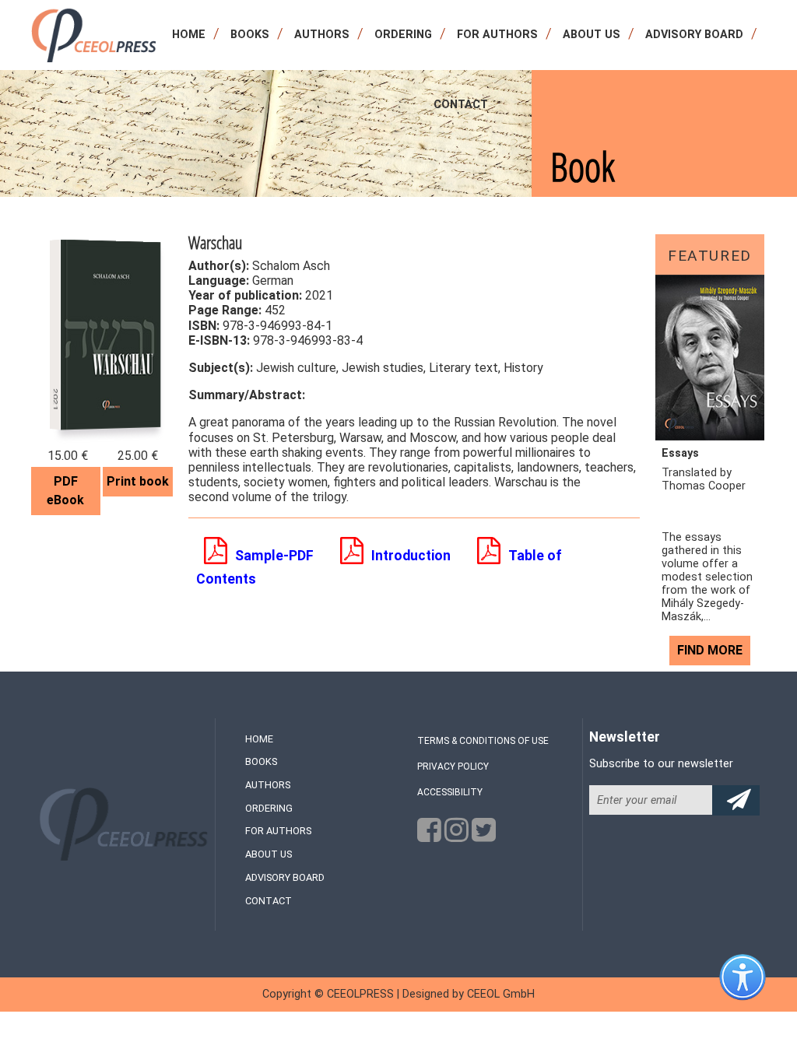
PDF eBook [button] (65, 490)
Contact (461, 104)
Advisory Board (694, 34)
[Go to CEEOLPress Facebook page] (429, 834)
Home (188, 34)
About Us (591, 34)
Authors (321, 34)
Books (249, 34)
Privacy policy (453, 766)
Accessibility (450, 792)
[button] (262, 555)
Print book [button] (138, 481)
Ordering (403, 34)
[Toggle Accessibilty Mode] (754, 989)
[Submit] (736, 800)
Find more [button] (710, 650)
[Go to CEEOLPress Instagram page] (456, 834)
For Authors (497, 34)
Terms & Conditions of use (483, 740)
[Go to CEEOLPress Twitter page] (484, 834)
